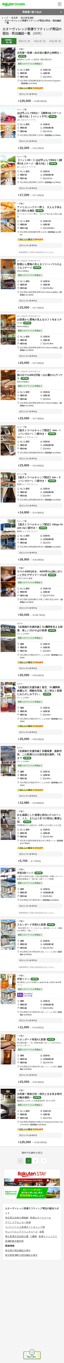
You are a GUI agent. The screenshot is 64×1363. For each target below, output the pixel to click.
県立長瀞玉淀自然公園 (16, 1236)
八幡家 (33, 1236)
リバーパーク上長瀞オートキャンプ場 (25, 1227)
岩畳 (41, 1231)
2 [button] (35, 1161)
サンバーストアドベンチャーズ (21, 1231)
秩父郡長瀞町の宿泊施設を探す (21, 1255)
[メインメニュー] (59, 4)
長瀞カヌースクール (40, 1217)
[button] (43, 1161)
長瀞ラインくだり (48, 1236)
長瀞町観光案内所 (14, 1241)
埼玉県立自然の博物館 (16, 1217)
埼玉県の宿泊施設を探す (18, 1250)
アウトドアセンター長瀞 (18, 1222)
